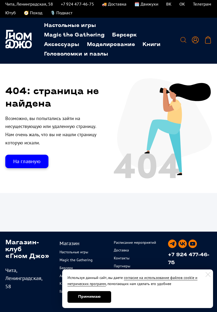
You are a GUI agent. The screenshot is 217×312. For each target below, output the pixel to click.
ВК (168, 4)
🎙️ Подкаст (61, 12)
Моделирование (111, 44)
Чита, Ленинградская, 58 (29, 4)
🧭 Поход (33, 12)
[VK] (182, 244)
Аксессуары (61, 44)
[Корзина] (208, 40)
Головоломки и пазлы (76, 54)
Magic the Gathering (74, 35)
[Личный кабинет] (195, 40)
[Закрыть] (208, 274)
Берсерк (124, 35)
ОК (182, 4)
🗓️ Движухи (146, 4)
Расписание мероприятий (135, 242)
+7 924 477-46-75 (77, 4)
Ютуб (10, 12)
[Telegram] (172, 244)
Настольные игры (70, 25)
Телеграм (202, 4)
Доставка (121, 250)
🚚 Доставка (114, 4)
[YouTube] (192, 244)
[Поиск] (183, 40)
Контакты (121, 258)
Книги (151, 44)
